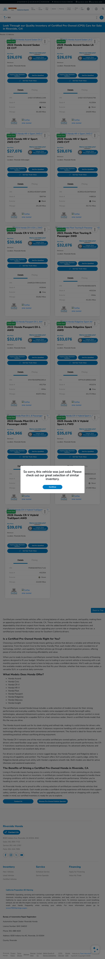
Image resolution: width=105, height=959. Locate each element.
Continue (52, 487)
